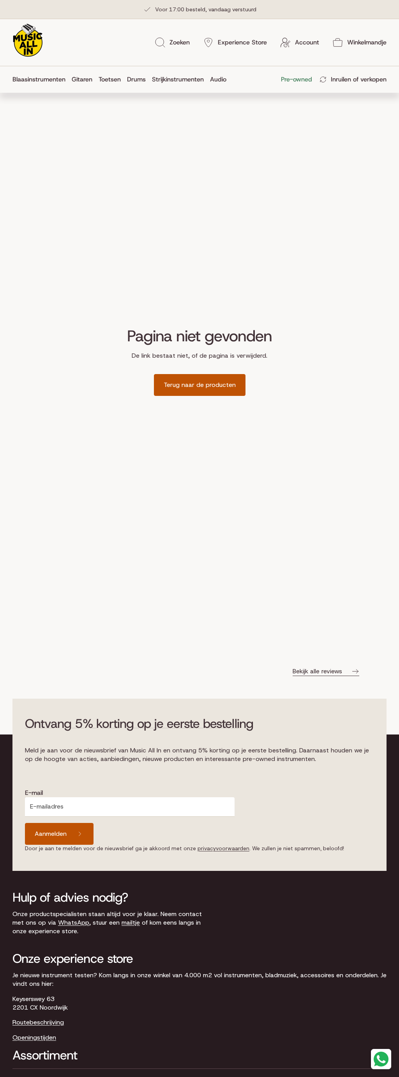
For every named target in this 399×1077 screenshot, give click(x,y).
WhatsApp (73, 922)
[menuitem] (40, 79)
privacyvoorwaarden (223, 848)
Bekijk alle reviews (317, 671)
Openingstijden (34, 1037)
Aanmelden (51, 834)
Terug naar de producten (200, 385)
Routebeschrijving (38, 1022)
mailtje (131, 922)
